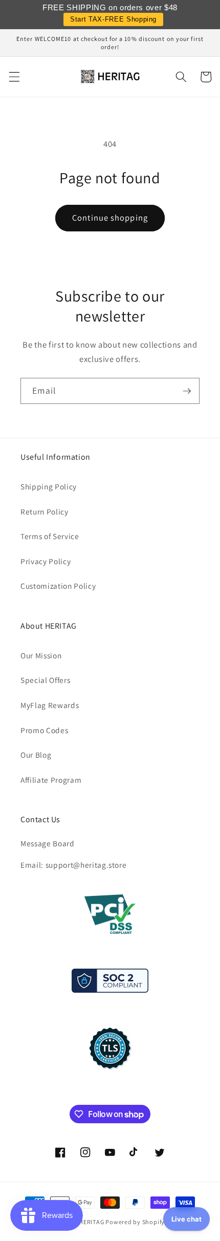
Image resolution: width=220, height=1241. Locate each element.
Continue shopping (110, 217)
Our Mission (40, 655)
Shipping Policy (48, 486)
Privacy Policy (45, 561)
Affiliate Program (50, 780)
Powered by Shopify (135, 1222)
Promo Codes (44, 730)
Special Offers (45, 680)
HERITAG (91, 1222)
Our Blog (35, 755)
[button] (14, 77)
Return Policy (44, 511)
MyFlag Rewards (49, 705)
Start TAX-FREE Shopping (113, 19)
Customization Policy (58, 586)
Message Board (47, 843)
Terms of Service (49, 536)
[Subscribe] (186, 391)
